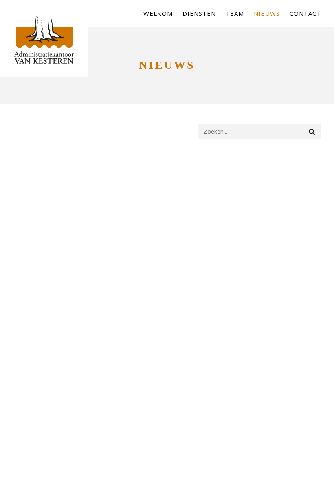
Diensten (199, 13)
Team (235, 13)
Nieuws (267, 13)
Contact (305, 13)
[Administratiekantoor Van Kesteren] (44, 46)
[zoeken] (312, 131)
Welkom (158, 13)
